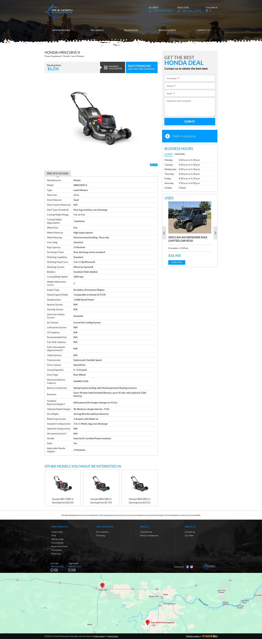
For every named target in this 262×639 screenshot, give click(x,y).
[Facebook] (187, 566)
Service (144, 527)
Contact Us (190, 532)
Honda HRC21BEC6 (62, 499)
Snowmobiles (57, 543)
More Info (176, 262)
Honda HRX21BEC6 (101, 499)
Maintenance (146, 532)
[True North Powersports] (58, 12)
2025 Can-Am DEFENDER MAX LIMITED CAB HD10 (187, 239)
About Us (190, 527)
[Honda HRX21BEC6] (101, 484)
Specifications (58, 173)
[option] (189, 233)
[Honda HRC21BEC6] (62, 484)
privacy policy (99, 636)
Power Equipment (59, 546)
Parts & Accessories (149, 535)
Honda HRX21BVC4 (139, 499)
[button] (164, 233)
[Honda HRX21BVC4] (139, 484)
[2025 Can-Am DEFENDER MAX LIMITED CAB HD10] (189, 217)
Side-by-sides (57, 539)
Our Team (189, 535)
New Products (59, 527)
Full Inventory (102, 532)
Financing (55, 553)
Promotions (56, 550)
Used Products (104, 527)
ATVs (53, 535)
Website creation (193, 636)
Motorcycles (57, 532)
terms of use (113, 636)
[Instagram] (191, 566)
